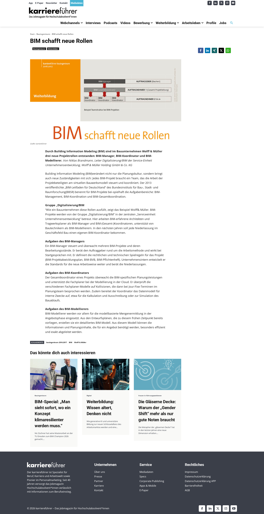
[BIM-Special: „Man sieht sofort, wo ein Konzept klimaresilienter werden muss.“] (53, 374)
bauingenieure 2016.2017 (56, 342)
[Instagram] (227, 3)
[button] (231, 23)
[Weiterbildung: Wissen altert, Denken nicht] (105, 374)
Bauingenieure (43, 34)
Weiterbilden (53, 49)
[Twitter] (221, 3)
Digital (89, 395)
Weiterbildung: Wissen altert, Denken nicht (100, 407)
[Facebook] (209, 3)
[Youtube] (233, 3)
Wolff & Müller (80, 342)
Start (32, 34)
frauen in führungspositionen (150, 395)
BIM (70, 342)
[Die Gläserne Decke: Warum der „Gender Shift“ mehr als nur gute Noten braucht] (157, 374)
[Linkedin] (215, 3)
